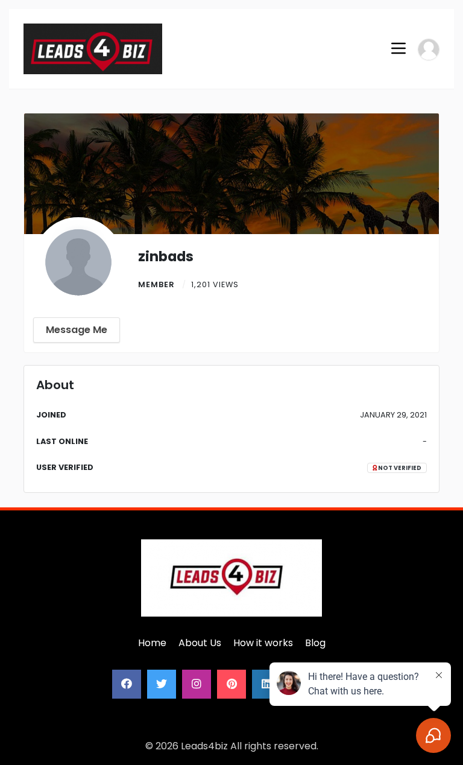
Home (152, 643)
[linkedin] (266, 684)
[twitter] (161, 684)
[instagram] (196, 684)
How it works (263, 643)
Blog (315, 643)
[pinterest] (231, 684)
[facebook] (126, 684)
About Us (199, 643)
